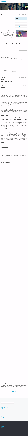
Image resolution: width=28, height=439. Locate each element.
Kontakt (2, 427)
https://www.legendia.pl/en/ (22, 26)
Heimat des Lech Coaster (5, 77)
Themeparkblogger (4, 1)
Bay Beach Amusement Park (4, 407)
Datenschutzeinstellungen (4, 425)
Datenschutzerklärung (3, 424)
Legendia (2, 14)
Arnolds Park (2, 416)
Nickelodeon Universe (3, 415)
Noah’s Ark (2, 409)
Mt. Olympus (2, 408)
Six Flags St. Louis (3, 417)
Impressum (2, 426)
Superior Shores (3, 410)
